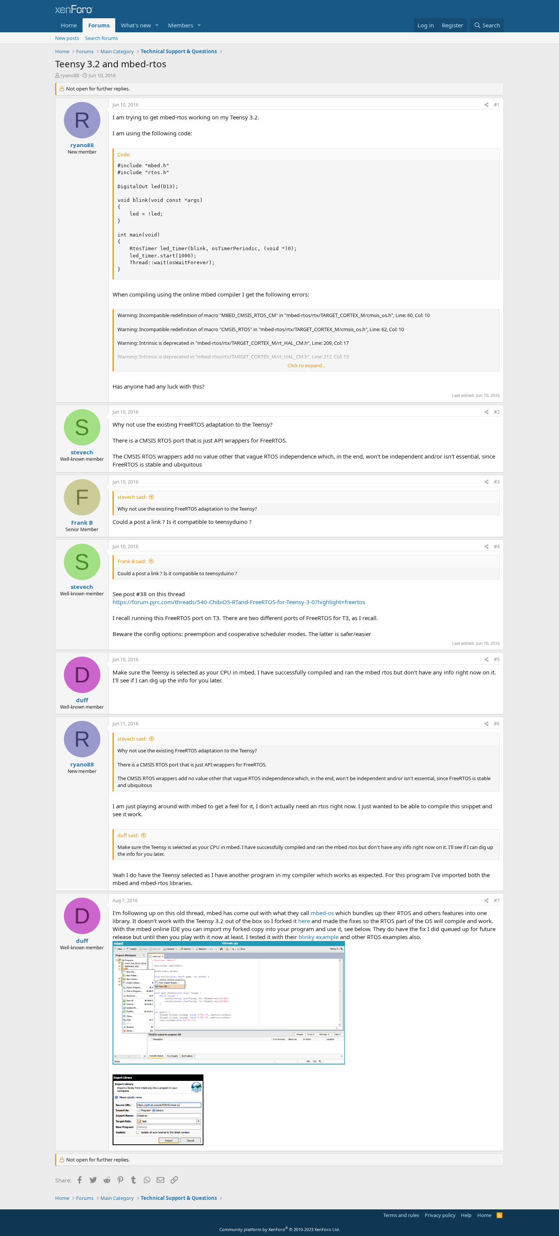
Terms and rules (401, 1215)
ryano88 (69, 75)
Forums (99, 25)
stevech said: (132, 496)
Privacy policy (440, 1215)
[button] (157, 25)
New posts (67, 38)
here (304, 921)
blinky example (318, 937)
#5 (497, 659)
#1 (497, 105)
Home (69, 25)
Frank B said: (132, 561)
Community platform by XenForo (279, 1229)
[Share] (486, 105)
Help (466, 1215)
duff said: (128, 835)
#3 (497, 482)
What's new (136, 25)
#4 (497, 546)
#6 (497, 723)
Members (180, 25)
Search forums (101, 38)
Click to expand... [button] (306, 365)
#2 (497, 412)
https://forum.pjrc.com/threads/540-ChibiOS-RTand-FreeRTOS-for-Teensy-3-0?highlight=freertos (239, 602)
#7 (497, 900)
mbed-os (322, 913)
